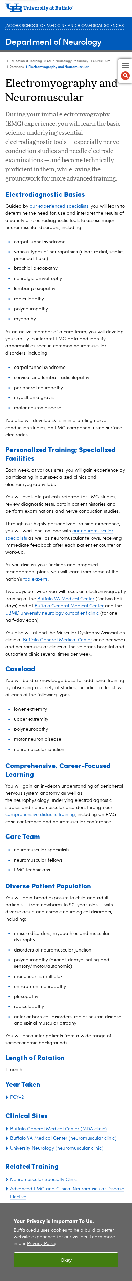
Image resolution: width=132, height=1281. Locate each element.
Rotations (16, 67)
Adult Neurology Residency (67, 61)
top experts (35, 579)
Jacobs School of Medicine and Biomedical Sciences (64, 26)
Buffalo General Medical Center (69, 606)
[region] (66, 1242)
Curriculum (101, 61)
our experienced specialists (59, 206)
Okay (66, 1260)
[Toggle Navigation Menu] (125, 71)
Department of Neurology (53, 41)
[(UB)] (66, 10)
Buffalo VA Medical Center (65, 599)
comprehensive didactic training (40, 814)
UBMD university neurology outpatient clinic (52, 613)
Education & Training (25, 61)
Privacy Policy (41, 1243)
